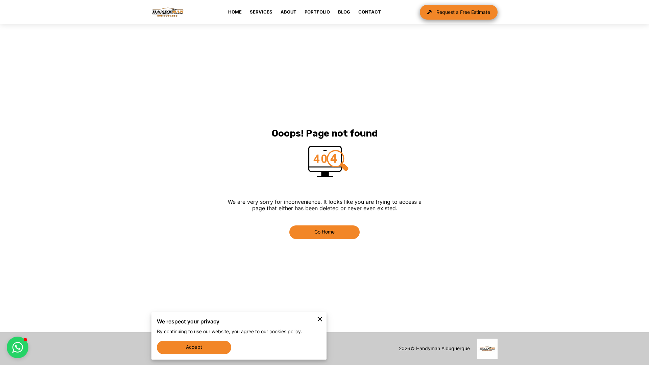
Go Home (324, 232)
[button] (17, 347)
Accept (194, 347)
